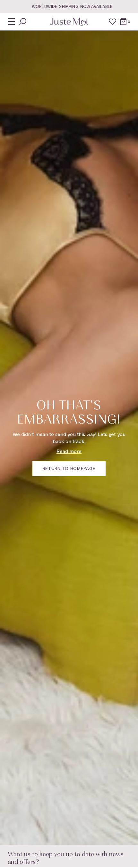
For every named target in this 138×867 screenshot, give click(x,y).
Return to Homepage (69, 468)
